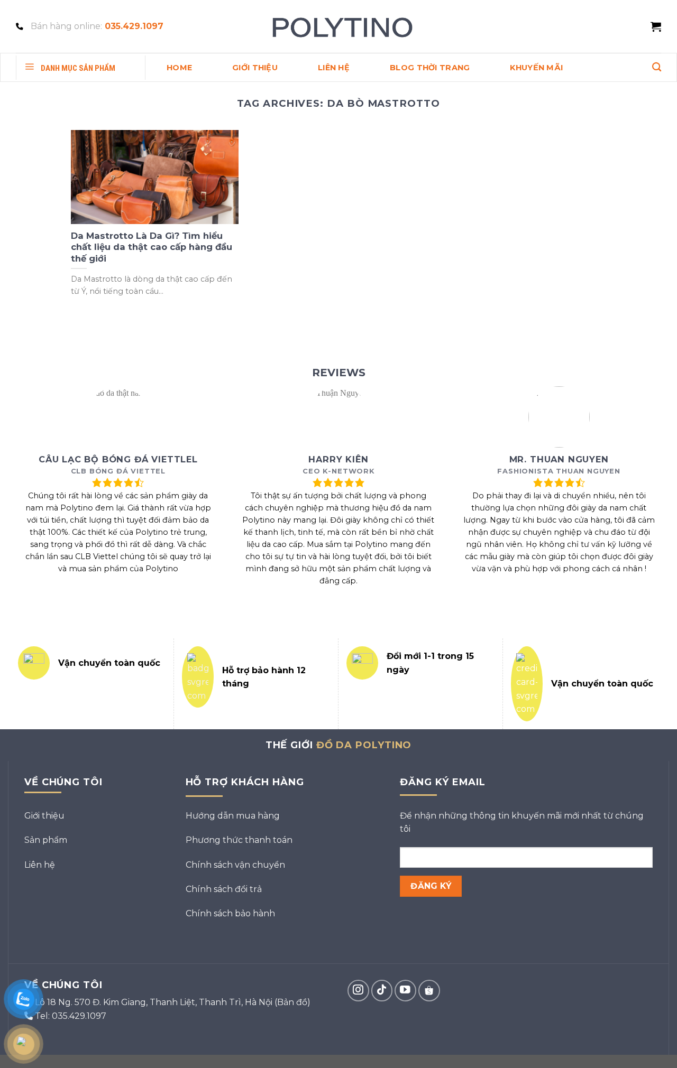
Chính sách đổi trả (224, 889)
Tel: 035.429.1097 (70, 1016)
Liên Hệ (334, 67)
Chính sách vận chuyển (235, 865)
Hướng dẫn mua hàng (233, 816)
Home (179, 67)
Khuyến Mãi (536, 67)
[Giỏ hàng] (656, 26)
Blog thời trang (430, 67)
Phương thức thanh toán (239, 840)
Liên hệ (39, 865)
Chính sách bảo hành (230, 913)
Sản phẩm (45, 840)
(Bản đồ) (292, 1002)
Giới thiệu (255, 67)
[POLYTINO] (339, 26)
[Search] (656, 67)
